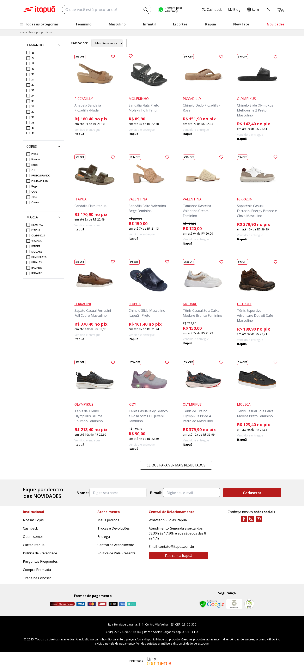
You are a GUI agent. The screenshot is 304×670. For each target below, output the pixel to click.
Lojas (256, 9)
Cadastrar (252, 492)
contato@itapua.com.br (176, 546)
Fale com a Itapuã (178, 555)
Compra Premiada (37, 569)
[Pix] (131, 604)
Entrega (103, 536)
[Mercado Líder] (234, 604)
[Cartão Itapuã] (62, 604)
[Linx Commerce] (159, 661)
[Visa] (80, 604)
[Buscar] (145, 9)
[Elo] (113, 604)
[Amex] (122, 604)
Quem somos (33, 536)
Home (23, 32)
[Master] (91, 604)
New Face (241, 24)
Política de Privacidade (40, 553)
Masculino (117, 24)
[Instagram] (251, 519)
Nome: (82, 492)
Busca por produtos (40, 32)
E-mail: (156, 492)
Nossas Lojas (33, 520)
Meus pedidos (108, 520)
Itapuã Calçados (39, 9)
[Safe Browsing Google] (211, 604)
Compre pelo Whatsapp (173, 9)
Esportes (180, 24)
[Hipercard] (102, 604)
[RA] (249, 604)
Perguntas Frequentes (40, 561)
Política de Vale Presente (116, 553)
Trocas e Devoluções (113, 528)
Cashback (214, 9)
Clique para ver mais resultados (176, 465)
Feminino (83, 24)
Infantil (149, 24)
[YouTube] (259, 519)
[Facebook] (244, 519)
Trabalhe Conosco (37, 578)
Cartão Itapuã (33, 545)
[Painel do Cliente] (268, 9)
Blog (237, 9)
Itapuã (210, 24)
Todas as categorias (42, 24)
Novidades (275, 24)
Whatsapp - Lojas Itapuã (168, 520)
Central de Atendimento (115, 545)
